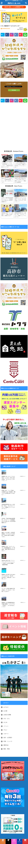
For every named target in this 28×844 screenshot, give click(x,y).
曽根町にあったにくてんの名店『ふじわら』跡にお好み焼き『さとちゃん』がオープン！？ (8, 478)
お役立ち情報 (7, 714)
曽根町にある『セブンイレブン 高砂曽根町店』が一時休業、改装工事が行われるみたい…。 (8, 548)
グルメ (5, 730)
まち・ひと (7, 718)
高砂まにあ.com (14, 3)
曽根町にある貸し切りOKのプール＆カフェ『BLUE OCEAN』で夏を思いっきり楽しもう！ (8, 576)
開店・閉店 (7, 749)
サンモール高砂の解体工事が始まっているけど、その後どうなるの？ (8, 590)
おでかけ (6, 707)
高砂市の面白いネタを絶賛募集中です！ (14, 7)
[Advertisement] (14, 125)
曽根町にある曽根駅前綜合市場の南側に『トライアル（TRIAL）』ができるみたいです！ (8, 604)
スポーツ (6, 733)
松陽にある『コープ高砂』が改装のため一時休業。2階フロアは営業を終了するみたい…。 (8, 492)
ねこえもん (20, 29)
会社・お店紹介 (8, 737)
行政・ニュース (8, 741)
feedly (14, 90)
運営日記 (6, 745)
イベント (6, 726)
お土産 (5, 711)
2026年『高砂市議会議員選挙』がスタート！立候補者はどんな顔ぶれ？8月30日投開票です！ (8, 520)
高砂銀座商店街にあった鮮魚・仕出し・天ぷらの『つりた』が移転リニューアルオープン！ (8, 506)
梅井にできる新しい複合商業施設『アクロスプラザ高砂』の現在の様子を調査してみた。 (8, 534)
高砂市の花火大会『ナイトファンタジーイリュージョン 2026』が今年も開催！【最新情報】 (8, 562)
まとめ (5, 722)
